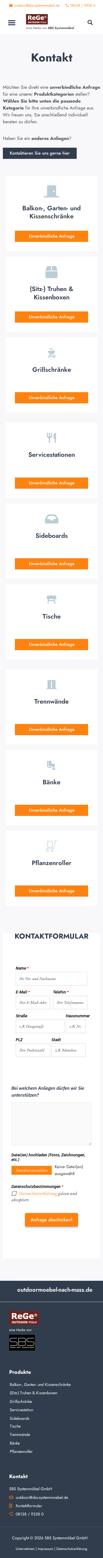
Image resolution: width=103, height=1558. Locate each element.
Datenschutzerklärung (38, 1194)
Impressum (45, 1548)
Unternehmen (25, 1548)
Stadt (56, 1039)
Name (22, 968)
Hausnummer (76, 1016)
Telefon (61, 992)
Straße (21, 1016)
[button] (12, 22)
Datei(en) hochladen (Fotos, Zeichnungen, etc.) (48, 1157)
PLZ (19, 1039)
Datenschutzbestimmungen (37, 1187)
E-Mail (23, 992)
